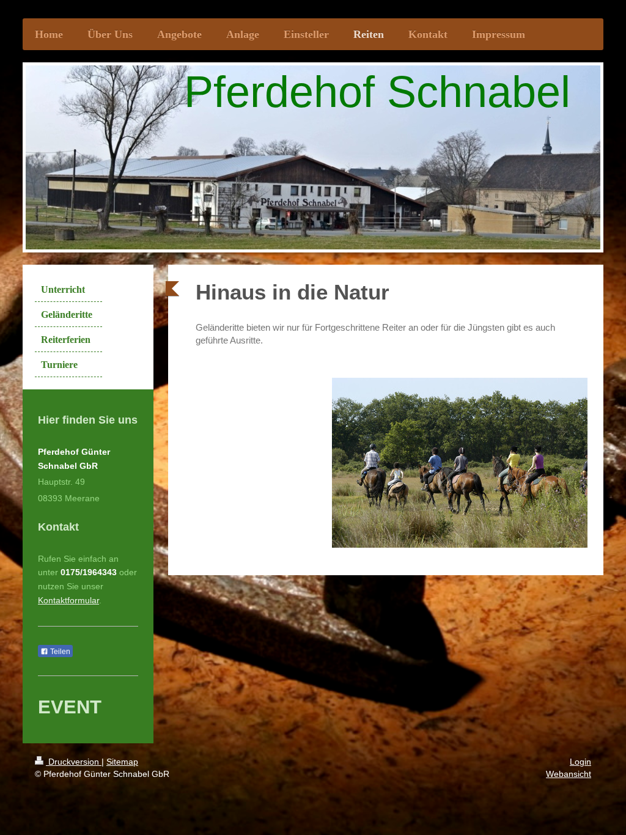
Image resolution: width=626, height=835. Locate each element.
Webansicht (568, 774)
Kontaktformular (68, 600)
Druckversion (73, 762)
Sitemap (122, 762)
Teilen (59, 651)
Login (580, 762)
